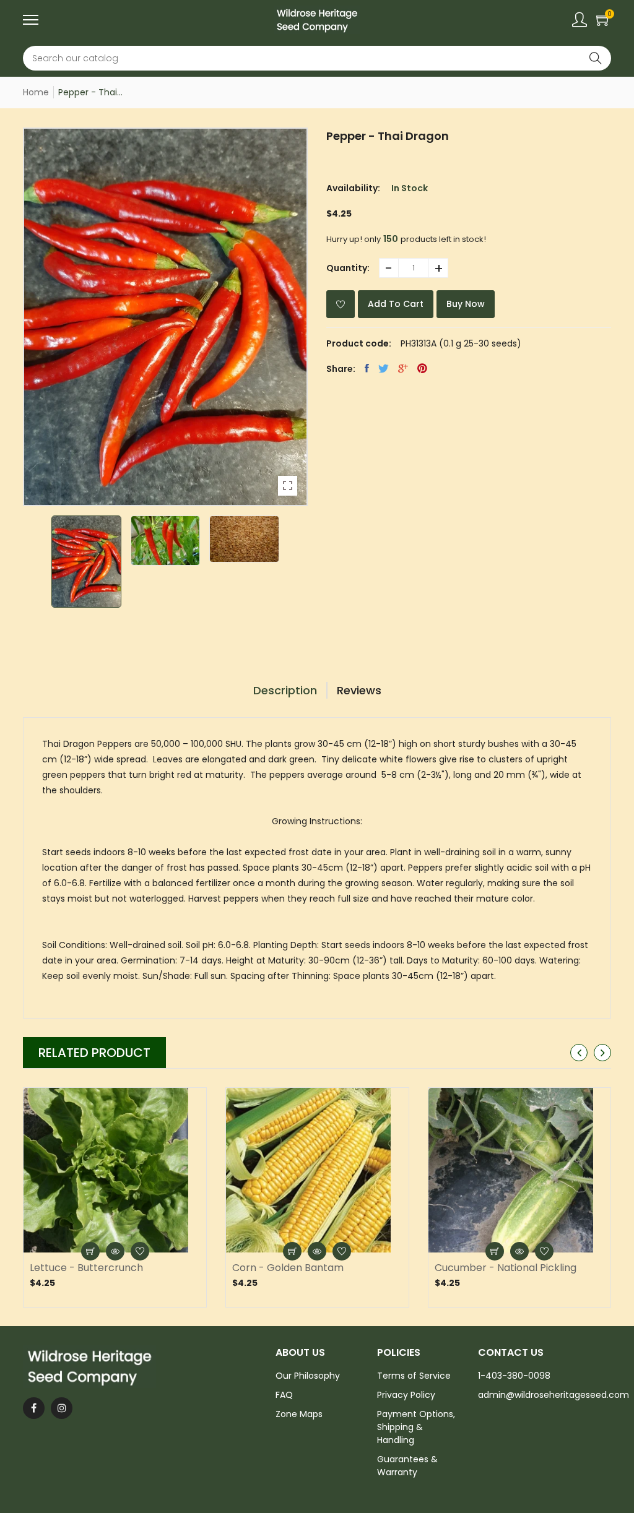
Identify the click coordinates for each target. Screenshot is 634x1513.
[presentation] (579, 1052)
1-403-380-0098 (514, 1375)
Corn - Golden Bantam (288, 1268)
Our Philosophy (308, 1375)
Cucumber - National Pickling (505, 1268)
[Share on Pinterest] (422, 368)
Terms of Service (414, 1375)
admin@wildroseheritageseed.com (553, 1395)
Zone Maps (299, 1414)
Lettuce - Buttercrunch (86, 1268)
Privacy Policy (406, 1395)
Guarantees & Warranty (407, 1465)
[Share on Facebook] (367, 368)
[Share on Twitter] (383, 368)
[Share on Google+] (403, 368)
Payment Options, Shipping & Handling (416, 1427)
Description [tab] (285, 690)
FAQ (284, 1395)
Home (36, 92)
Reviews (359, 690)
